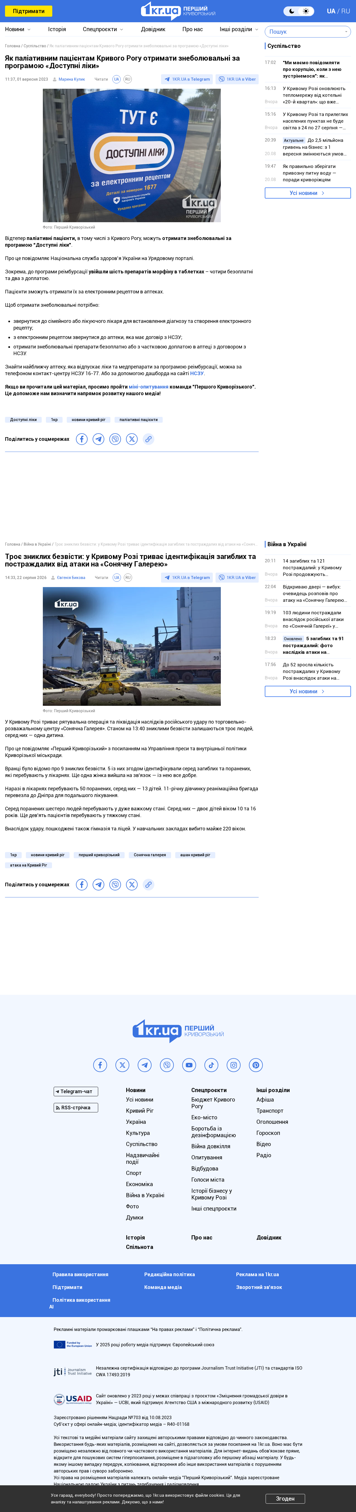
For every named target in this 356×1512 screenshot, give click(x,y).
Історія (57, 29)
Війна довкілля (210, 1146)
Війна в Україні (145, 1195)
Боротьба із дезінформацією (213, 1132)
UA (331, 11)
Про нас (192, 29)
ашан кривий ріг (195, 855)
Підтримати (28, 11)
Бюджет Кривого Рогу (213, 1103)
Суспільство (141, 1144)
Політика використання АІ (79, 1303)
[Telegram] (98, 439)
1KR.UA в (191, 79)
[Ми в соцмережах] (100, 1065)
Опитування (206, 1157)
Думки (134, 1217)
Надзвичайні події (142, 1158)
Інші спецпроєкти (213, 1208)
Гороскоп (268, 1133)
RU (345, 11)
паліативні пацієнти (139, 419)
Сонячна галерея (150, 855)
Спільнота (139, 1247)
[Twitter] (132, 439)
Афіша (265, 1099)
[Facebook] (82, 439)
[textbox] (304, 31)
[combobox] (304, 31)
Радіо (263, 1155)
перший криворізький (99, 855)
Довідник (153, 29)
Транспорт (269, 1110)
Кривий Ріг (140, 1110)
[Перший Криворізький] (178, 11)
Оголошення (272, 1121)
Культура (138, 1133)
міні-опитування (149, 387)
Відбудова (204, 1168)
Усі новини (303, 193)
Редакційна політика (169, 1274)
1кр (54, 419)
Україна (136, 1121)
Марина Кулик (72, 79)
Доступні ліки (23, 419)
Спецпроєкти (100, 29)
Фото (132, 1206)
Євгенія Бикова (71, 577)
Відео (263, 1144)
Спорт (134, 1173)
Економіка (139, 1184)
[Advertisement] (132, 496)
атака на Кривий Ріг (28, 865)
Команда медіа (163, 1287)
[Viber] (115, 439)
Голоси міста (207, 1179)
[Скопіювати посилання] (148, 439)
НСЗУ (197, 373)
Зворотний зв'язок (259, 1287)
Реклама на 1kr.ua (257, 1274)
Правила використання (80, 1274)
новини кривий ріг (88, 419)
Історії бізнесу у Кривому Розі (211, 1194)
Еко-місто (204, 1117)
